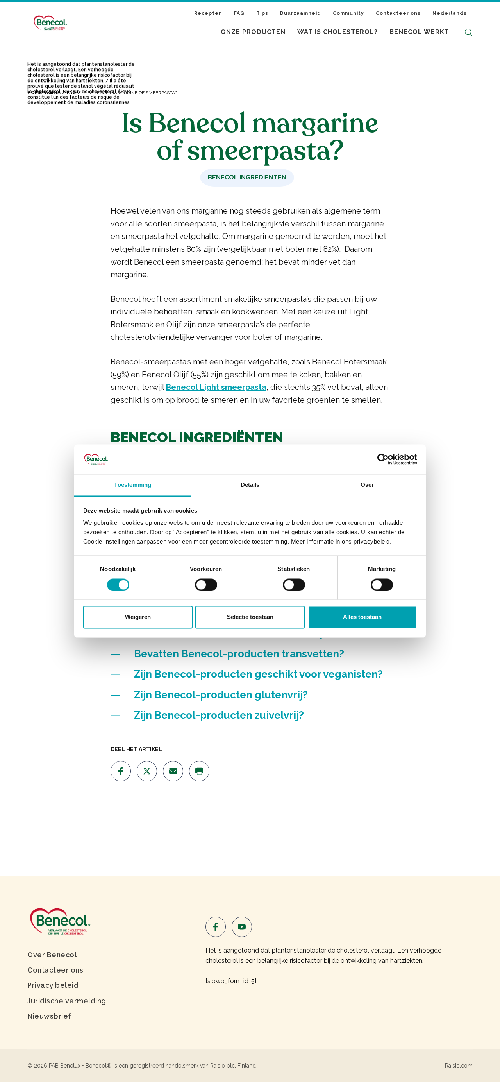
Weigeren (138, 617)
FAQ (239, 13)
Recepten (208, 13)
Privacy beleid (53, 985)
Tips (262, 13)
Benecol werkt (419, 32)
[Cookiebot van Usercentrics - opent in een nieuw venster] (383, 459)
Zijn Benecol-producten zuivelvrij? (219, 715)
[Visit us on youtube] (242, 927)
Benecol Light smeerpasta (216, 387)
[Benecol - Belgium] (59, 921)
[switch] (206, 584)
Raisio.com (459, 1065)
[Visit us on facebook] (121, 771)
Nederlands (449, 13)
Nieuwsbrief (49, 1016)
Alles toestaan (362, 617)
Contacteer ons (398, 13)
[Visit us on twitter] (147, 771)
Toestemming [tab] (132, 485)
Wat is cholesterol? (337, 32)
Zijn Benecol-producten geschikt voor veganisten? (258, 674)
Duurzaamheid (300, 13)
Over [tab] (367, 485)
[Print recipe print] (199, 771)
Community (348, 13)
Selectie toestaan (250, 617)
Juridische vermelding (66, 1001)
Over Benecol (52, 955)
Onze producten (253, 32)
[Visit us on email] (173, 771)
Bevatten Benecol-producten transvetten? (239, 654)
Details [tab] (250, 485)
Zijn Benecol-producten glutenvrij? (221, 695)
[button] (469, 32)
